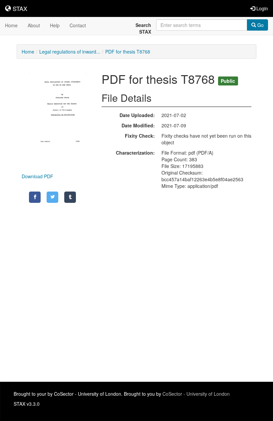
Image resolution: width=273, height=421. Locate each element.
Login (261, 8)
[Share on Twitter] (52, 197)
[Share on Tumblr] (70, 197)
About (34, 25)
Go (260, 25)
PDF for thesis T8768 (127, 51)
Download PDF (37, 176)
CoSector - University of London (196, 393)
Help (55, 25)
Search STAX (143, 28)
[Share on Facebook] (35, 197)
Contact (78, 25)
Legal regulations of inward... (69, 51)
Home (11, 25)
